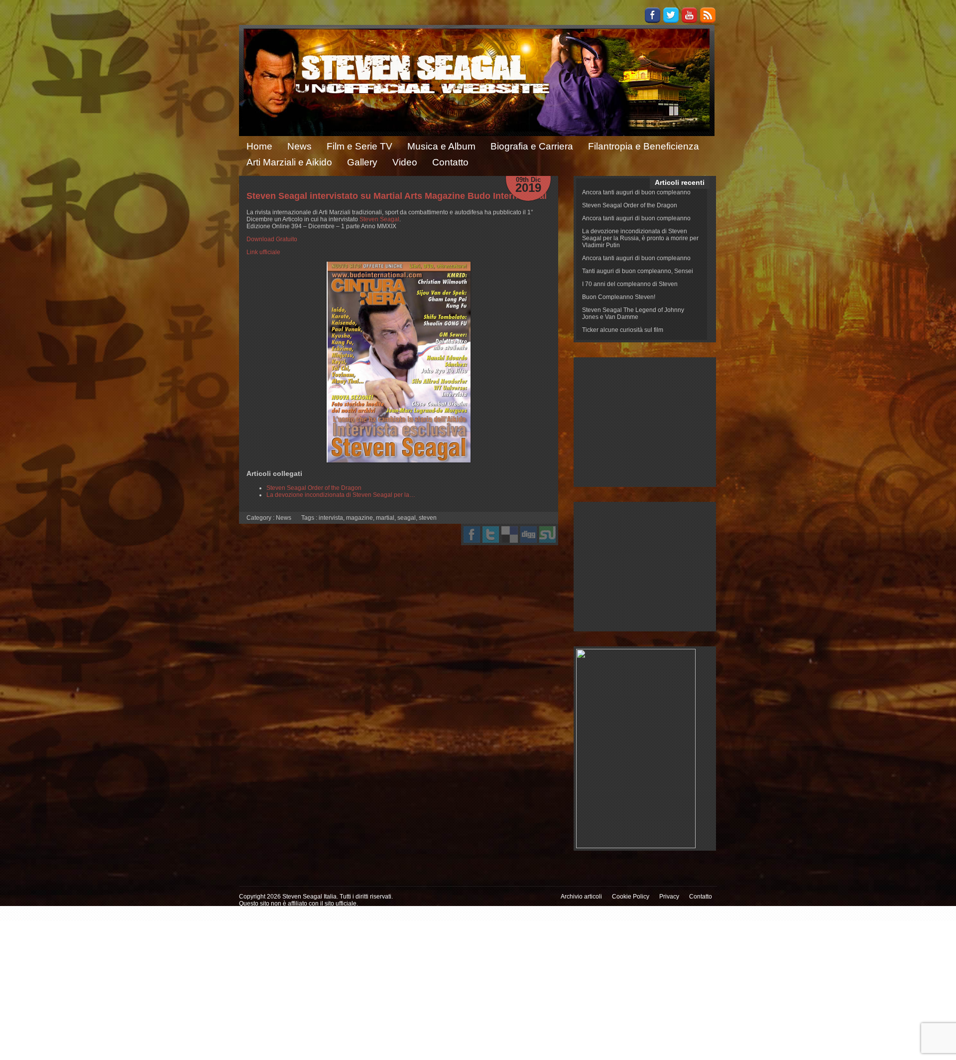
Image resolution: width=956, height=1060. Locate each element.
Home (259, 146)
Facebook (652, 15)
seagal (406, 517)
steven (428, 517)
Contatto (450, 162)
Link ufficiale (263, 252)
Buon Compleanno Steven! (618, 297)
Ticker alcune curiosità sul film (622, 329)
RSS (708, 15)
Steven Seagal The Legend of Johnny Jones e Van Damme (633, 313)
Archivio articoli (581, 896)
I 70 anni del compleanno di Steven (630, 284)
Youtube (689, 15)
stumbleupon (547, 534)
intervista (331, 517)
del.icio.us (509, 534)
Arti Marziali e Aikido (289, 162)
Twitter (671, 15)
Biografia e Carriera (531, 146)
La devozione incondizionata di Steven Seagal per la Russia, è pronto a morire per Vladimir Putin (640, 238)
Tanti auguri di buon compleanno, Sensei (637, 271)
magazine (359, 517)
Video (404, 162)
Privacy (669, 896)
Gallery (362, 162)
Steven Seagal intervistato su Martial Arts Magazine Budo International (396, 196)
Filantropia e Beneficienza (643, 146)
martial (385, 517)
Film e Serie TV (359, 146)
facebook (472, 534)
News (299, 146)
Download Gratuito (271, 239)
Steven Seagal (379, 219)
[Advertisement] (645, 422)
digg (528, 534)
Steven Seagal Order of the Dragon (629, 205)
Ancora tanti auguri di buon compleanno (636, 192)
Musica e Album (441, 146)
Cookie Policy (630, 896)
